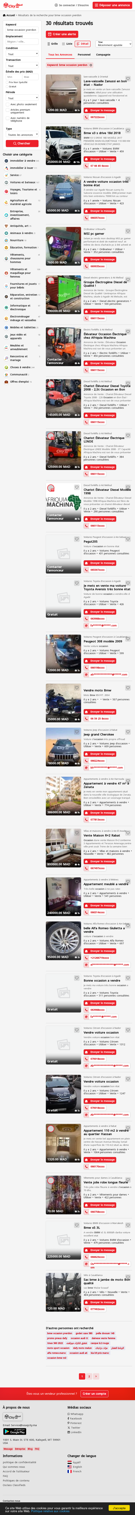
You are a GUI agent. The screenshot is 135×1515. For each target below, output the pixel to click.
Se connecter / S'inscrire (73, 5)
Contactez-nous (11, 1501)
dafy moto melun (82, 1348)
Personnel (84, 54)
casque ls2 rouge (100, 1343)
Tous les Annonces (60, 54)
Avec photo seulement (24, 104)
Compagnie (103, 54)
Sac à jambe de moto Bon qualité (107, 1281)
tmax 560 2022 (55, 1343)
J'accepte (119, 1508)
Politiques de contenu (16, 1480)
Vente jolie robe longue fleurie (106, 1182)
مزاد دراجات (101, 1348)
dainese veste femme (103, 1338)
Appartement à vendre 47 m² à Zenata (106, 785)
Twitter (75, 1427)
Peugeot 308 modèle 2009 (103, 641)
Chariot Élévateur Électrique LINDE (104, 439)
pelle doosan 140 (105, 1333)
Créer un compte (94, 1393)
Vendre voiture (101, 1032)
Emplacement (14, 36)
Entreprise (20, 1449)
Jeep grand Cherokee (99, 734)
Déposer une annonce (114, 5)
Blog (30, 1449)
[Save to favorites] (77, 79)
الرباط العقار (117, 1348)
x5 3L (92, 1228)
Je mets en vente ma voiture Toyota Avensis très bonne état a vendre (107, 587)
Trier (100, 42)
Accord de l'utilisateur (16, 1471)
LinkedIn (75, 1432)
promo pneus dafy (57, 1338)
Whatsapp (76, 1414)
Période (10, 92)
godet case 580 (84, 1333)
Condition (12, 48)
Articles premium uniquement (20, 111)
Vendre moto (97, 690)
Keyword (11, 24)
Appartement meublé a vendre (106, 884)
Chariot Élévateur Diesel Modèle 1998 (107, 491)
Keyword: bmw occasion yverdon (67, 65)
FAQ (37, 1449)
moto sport (58, 1348)
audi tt (79, 1338)
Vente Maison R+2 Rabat (102, 835)
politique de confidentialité (19, 1462)
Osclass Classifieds (14, 1485)
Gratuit (12, 86)
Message (8, 1449)
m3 (56, 1358)
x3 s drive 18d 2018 (102, 133)
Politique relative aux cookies (50, 1511)
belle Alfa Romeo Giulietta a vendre (104, 929)
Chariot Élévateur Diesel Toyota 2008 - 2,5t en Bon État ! (107, 387)
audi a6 (78, 1353)
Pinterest (75, 1423)
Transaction (13, 60)
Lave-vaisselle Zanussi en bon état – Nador (105, 82)
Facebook (75, 1418)
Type (9, 129)
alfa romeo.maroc (56, 1353)
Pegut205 (91, 541)
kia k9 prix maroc (100, 1353)
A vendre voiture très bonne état (106, 183)
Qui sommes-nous (14, 1466)
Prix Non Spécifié (18, 82)
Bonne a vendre (102, 980)
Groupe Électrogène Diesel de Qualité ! (105, 283)
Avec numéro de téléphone (20, 119)
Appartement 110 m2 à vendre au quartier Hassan (106, 1132)
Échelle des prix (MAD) (19, 71)
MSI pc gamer (94, 234)
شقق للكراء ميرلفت (76, 1343)
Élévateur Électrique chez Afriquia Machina (105, 335)
